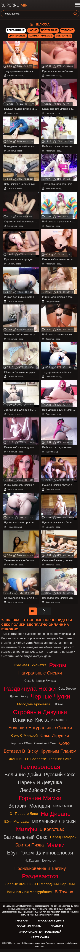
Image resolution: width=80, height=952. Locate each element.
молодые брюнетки (33, 704)
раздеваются (40, 876)
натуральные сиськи (40, 672)
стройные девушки (40, 712)
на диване (56, 814)
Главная (21, 920)
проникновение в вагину (40, 868)
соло (64, 743)
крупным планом (58, 751)
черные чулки (50, 696)
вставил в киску (21, 751)
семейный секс (45, 743)
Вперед (44, 611)
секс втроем (67, 688)
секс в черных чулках (40, 680)
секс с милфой (24, 735)
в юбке (57, 704)
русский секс (60, 774)
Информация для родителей (40, 931)
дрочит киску (19, 696)
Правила (57, 926)
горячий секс (60, 759)
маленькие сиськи (54, 821)
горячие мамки (40, 798)
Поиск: (7, 13)
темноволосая (40, 767)
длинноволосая (54, 853)
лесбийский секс (40, 790)
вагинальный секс (25, 837)
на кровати (59, 719)
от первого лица (23, 814)
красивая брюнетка (30, 665)
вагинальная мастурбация (29, 892)
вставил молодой (29, 806)
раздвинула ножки (30, 689)
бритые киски (62, 805)
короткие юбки (21, 743)
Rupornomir (25, 906)
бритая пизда (29, 844)
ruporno (14, 5)
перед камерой (63, 837)
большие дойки (22, 774)
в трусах (64, 891)
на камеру (32, 860)
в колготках (52, 829)
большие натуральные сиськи (40, 727)
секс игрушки (54, 735)
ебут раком (20, 853)
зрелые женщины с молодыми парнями (40, 884)
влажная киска (31, 720)
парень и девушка (40, 782)
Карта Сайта (40, 937)
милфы (26, 829)
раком (57, 665)
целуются (49, 860)
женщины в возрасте (27, 759)
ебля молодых (16, 821)
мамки (55, 845)
